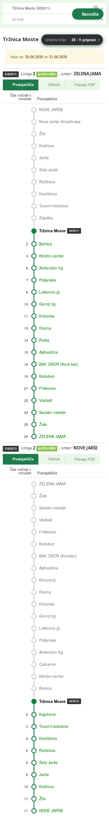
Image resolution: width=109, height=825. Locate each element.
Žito (42, 133)
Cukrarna (47, 664)
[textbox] (57, 19)
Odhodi (54, 85)
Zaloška (46, 218)
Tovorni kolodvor (53, 205)
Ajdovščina (48, 352)
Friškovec (47, 388)
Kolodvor (47, 376)
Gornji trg (47, 304)
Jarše (44, 157)
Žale (43, 424)
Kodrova (46, 145)
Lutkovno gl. (50, 292)
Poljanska (47, 280)
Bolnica (45, 244)
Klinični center (51, 256)
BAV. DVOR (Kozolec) (58, 556)
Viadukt (45, 400)
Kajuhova (47, 714)
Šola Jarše (48, 169)
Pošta (44, 340)
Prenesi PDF (85, 84)
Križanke (46, 316)
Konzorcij (47, 580)
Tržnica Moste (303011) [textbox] (31, 8)
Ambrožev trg (51, 268)
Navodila (90, 14)
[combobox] (54, 8)
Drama (45, 328)
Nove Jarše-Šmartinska (59, 121)
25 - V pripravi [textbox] (84, 39)
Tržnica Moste (59, 230)
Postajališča (23, 85)
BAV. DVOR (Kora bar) (58, 364)
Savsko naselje (52, 412)
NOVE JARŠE (51, 109)
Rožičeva (47, 181)
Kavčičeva (48, 193)
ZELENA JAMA (52, 436)
